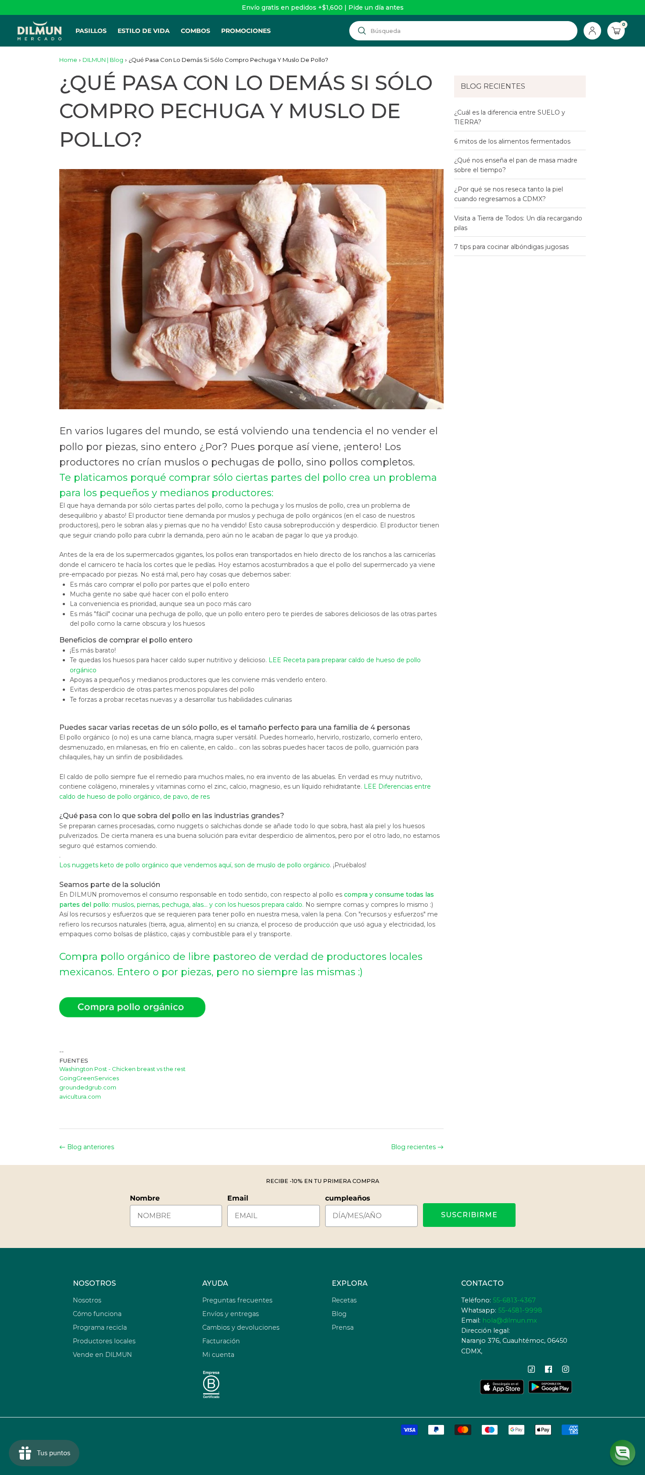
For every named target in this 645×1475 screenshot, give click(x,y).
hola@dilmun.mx (509, 1320)
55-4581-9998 (520, 1310)
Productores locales (104, 1341)
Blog (339, 1314)
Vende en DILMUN (102, 1355)
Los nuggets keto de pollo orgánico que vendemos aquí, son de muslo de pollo (194, 865)
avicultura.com (80, 1096)
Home (68, 59)
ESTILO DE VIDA (144, 31)
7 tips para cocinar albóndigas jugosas (511, 247)
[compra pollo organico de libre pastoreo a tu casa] (251, 1007)
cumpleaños (347, 1198)
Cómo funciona (97, 1314)
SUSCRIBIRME (469, 1215)
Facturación (221, 1341)
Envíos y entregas (230, 1314)
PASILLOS (91, 31)
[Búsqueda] (362, 31)
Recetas (344, 1300)
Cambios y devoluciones (241, 1327)
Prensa (343, 1327)
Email (237, 1198)
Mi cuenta (218, 1355)
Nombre (145, 1198)
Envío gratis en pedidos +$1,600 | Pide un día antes (323, 7)
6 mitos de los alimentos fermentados (512, 141)
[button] (622, 1452)
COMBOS (195, 31)
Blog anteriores (90, 1147)
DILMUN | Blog (102, 59)
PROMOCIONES (246, 31)
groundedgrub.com (87, 1087)
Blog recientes (413, 1147)
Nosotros (87, 1300)
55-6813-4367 (514, 1300)
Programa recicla (100, 1327)
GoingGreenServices (89, 1078)
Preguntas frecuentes (237, 1300)
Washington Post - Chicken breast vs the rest (122, 1068)
